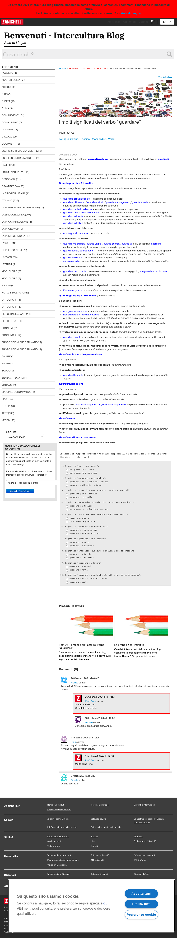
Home (62, 68)
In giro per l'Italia (13, 193)
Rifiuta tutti (141, 904)
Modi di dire (9, 271)
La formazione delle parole (20, 207)
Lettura (7, 264)
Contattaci (129, 21)
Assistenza (114, 21)
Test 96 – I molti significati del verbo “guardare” (81, 646)
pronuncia (9, 335)
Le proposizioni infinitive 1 (130, 645)
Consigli (7, 129)
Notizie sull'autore (15, 292)
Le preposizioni (12, 250)
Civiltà (6, 101)
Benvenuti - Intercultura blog (87, 68)
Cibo (5, 94)
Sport (6, 399)
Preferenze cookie (141, 914)
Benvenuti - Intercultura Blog (64, 35)
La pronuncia (10, 229)
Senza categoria (13, 377)
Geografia (9, 179)
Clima (5, 108)
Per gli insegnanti (14, 314)
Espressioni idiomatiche (18, 158)
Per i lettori (10, 321)
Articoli (7, 87)
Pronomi (7, 328)
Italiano (7, 200)
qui (106, 903)
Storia (6, 406)
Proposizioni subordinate (19, 342)
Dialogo (7, 136)
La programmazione (15, 221)
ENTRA (167, 21)
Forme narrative (13, 172)
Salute (6, 356)
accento (7, 73)
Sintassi (7, 385)
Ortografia (9, 299)
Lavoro (6, 243)
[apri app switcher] (152, 21)
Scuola (6, 370)
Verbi (5, 420)
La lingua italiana (13, 214)
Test (5, 413)
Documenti (9, 143)
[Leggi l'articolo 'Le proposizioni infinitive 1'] (141, 626)
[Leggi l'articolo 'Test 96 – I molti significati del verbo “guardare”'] (86, 626)
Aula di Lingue (131, 13)
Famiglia (7, 165)
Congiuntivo (10, 122)
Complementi (10, 115)
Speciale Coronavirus (16, 392)
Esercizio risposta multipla (20, 151)
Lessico (7, 257)
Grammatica (10, 186)
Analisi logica (11, 80)
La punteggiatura (13, 236)
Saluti (6, 363)
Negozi (6, 285)
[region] (91, 905)
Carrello (143, 21)
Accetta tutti (141, 893)
